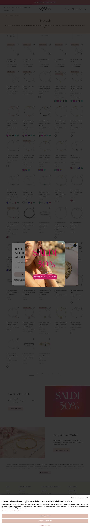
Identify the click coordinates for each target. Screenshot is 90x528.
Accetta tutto (45, 516)
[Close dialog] (62, 243)
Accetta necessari (45, 521)
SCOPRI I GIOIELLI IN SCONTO (45, 277)
